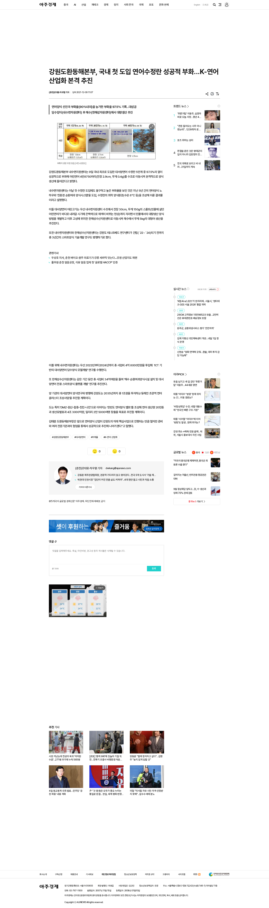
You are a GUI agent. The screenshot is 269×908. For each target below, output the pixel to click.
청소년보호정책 (130, 874)
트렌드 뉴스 (179, 106)
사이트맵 (181, 874)
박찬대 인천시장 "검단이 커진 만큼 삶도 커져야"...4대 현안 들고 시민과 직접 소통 (116, 479)
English (197, 5)
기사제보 (89, 874)
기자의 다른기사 (85, 487)
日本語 (205, 5)
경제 (106, 4)
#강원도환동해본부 (60, 437)
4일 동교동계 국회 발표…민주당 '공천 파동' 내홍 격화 (65, 792)
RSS (195, 874)
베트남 (217, 452)
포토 (151, 4)
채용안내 (74, 874)
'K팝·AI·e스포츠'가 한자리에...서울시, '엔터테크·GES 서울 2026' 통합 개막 (198, 303)
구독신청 (58, 874)
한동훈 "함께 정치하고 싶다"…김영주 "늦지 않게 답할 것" (146, 758)
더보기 (188, 502)
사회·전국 (129, 4)
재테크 (95, 4)
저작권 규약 (149, 874)
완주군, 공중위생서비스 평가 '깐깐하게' (195, 328)
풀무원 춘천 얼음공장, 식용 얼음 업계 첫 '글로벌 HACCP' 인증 (84, 262)
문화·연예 (164, 4)
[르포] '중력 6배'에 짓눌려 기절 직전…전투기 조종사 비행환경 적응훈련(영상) (105, 758)
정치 (116, 4)
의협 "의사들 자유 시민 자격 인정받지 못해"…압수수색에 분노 (146, 792)
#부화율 (94, 437)
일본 (207, 452)
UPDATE (212, 289)
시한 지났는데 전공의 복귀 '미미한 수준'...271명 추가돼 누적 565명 (65, 758)
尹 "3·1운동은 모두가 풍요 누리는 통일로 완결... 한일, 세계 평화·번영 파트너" (105, 792)
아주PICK (178, 374)
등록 (154, 568)
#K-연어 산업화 (110, 437)
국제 (141, 4)
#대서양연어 (79, 437)
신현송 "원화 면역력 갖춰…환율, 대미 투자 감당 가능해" (198, 354)
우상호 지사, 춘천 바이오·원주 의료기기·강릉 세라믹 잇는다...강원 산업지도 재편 (94, 257)
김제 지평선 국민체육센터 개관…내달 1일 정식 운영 (198, 340)
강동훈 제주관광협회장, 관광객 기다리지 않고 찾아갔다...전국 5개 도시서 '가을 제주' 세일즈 (118, 475)
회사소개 (43, 874)
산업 (83, 4)
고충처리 (166, 874)
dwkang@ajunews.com (118, 468)
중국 (66, 4)
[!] (219, 106)
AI (75, 4)
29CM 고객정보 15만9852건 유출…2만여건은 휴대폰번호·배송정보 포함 (197, 316)
